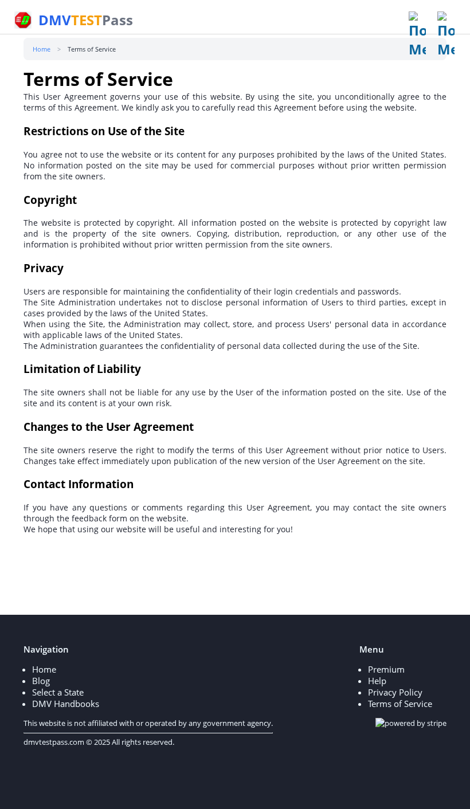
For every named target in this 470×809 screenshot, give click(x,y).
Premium (386, 669)
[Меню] (421, 34)
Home (44, 669)
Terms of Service (400, 703)
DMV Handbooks (65, 703)
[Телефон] (449, 34)
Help (377, 680)
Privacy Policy (395, 692)
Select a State (58, 692)
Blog (41, 680)
